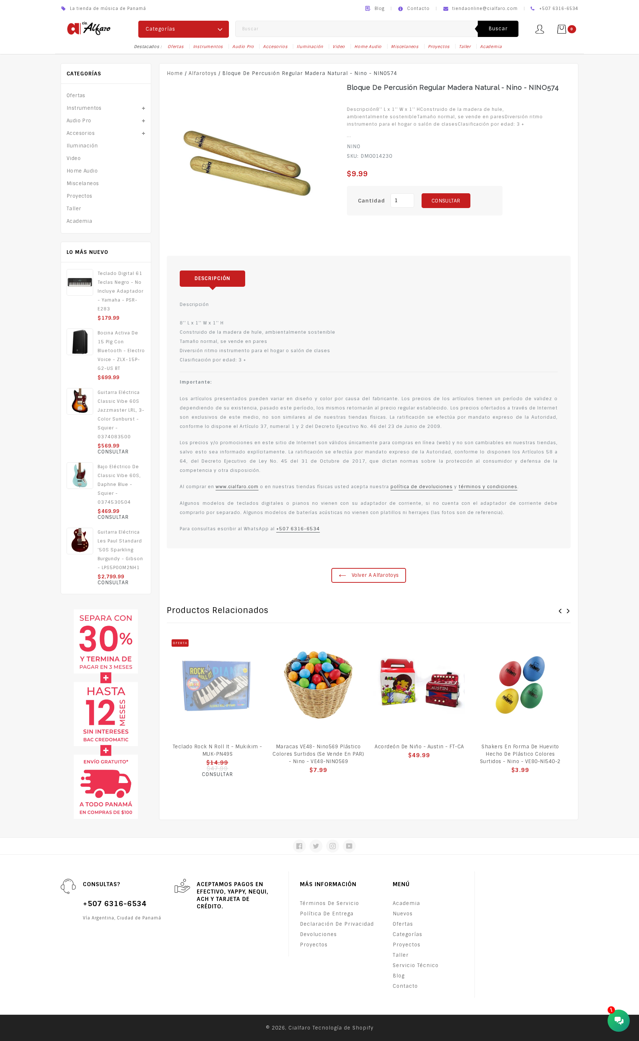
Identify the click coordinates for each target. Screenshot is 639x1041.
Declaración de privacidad (337, 924)
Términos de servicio (329, 903)
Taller (465, 46)
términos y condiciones (488, 487)
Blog (380, 8)
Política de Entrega (327, 914)
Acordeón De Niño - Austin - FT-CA (419, 747)
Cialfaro (299, 1028)
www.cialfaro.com (237, 487)
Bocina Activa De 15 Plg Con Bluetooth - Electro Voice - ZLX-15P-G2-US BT (121, 350)
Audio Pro (243, 46)
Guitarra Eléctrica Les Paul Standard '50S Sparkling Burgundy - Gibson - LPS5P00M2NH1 (120, 550)
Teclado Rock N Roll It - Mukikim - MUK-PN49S (217, 750)
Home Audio (368, 46)
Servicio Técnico (416, 965)
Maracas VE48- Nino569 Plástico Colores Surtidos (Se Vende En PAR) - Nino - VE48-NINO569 (318, 754)
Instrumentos (208, 46)
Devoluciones (318, 934)
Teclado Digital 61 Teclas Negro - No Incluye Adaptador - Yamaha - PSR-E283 (120, 291)
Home (175, 73)
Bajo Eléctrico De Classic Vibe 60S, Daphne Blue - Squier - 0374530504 (119, 484)
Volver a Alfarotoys (374, 575)
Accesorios (275, 46)
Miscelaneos (405, 46)
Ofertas (176, 46)
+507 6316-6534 (298, 529)
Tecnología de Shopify (342, 1028)
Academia (490, 46)
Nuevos (403, 914)
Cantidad (371, 200)
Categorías (407, 934)
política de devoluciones (421, 487)
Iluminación (310, 46)
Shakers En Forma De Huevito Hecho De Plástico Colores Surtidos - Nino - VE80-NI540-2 (520, 754)
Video (338, 46)
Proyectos (439, 46)
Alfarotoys (203, 73)
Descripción (212, 278)
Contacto (418, 8)
